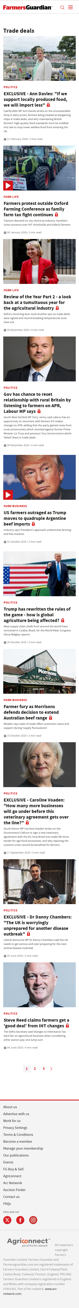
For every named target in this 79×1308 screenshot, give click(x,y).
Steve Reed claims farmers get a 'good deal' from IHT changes (36, 1023)
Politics (10, 87)
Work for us (12, 1121)
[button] (62, 7)
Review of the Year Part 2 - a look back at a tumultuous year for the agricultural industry (37, 302)
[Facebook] (20, 1220)
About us (10, 1107)
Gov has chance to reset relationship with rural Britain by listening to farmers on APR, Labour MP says (37, 402)
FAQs (7, 1203)
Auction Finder (14, 1190)
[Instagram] (33, 1220)
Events (8, 1162)
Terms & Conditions (18, 1134)
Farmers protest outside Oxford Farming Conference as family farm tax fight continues (36, 209)
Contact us (11, 1196)
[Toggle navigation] (69, 7)
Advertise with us (16, 1114)
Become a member (17, 1141)
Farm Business (15, 506)
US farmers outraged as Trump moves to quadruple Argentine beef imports (35, 518)
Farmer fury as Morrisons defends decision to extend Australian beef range (31, 712)
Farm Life (11, 197)
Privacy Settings (15, 1127)
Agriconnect (12, 1176)
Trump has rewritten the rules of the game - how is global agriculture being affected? (37, 615)
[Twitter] (7, 1220)
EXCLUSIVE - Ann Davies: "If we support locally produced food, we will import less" (35, 99)
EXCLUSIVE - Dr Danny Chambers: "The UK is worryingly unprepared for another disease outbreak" (38, 925)
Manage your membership (23, 1148)
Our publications (16, 1155)
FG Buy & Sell (13, 1169)
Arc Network (12, 1183)
